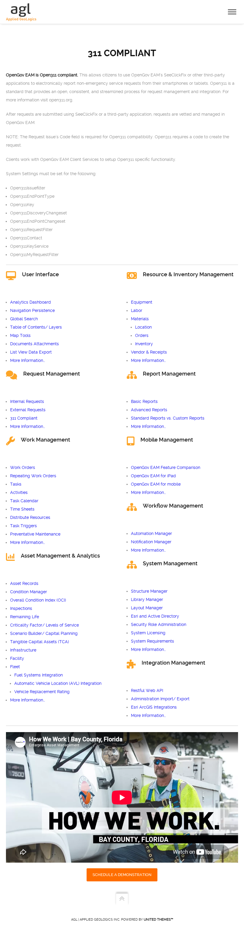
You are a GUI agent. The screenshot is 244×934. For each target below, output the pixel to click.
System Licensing (148, 632)
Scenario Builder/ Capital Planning (44, 633)
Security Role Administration (158, 624)
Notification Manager (151, 541)
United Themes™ (158, 920)
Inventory (144, 343)
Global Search (24, 318)
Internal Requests (27, 401)
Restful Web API (147, 690)
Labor (136, 310)
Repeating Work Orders (33, 475)
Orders (141, 335)
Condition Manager (28, 591)
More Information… (27, 360)
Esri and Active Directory (155, 616)
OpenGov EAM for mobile (156, 484)
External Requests (28, 409)
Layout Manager (147, 607)
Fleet (15, 666)
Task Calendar (24, 500)
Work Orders (22, 467)
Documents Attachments (34, 343)
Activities (19, 492)
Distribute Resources (30, 517)
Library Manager (147, 599)
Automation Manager (151, 533)
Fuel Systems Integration (38, 675)
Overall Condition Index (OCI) (38, 600)
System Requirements (152, 641)
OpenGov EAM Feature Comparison (165, 467)
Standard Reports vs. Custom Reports (167, 418)
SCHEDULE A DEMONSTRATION (122, 874)
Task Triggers (23, 525)
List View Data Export (31, 352)
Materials (140, 318)
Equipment (141, 302)
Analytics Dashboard (30, 302)
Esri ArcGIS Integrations (154, 707)
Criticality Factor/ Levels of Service (44, 625)
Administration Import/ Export (160, 698)
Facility (17, 658)
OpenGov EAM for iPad (153, 475)
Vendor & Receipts (149, 352)
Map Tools (20, 335)
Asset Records (24, 583)
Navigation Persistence (32, 310)
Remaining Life (24, 616)
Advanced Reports (149, 409)
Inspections (21, 608)
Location (143, 327)
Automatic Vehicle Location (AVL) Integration (57, 683)
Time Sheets (22, 509)
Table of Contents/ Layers (36, 327)
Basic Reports (144, 401)
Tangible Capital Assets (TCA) (39, 641)
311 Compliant (23, 418)
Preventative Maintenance (35, 534)
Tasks (15, 484)
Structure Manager (149, 591)
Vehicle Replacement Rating (42, 691)
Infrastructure (23, 650)
